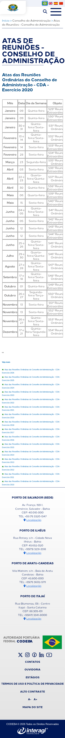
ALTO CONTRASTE (32, 691)
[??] (61, 3)
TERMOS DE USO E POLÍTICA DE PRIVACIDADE (32, 683)
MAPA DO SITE (32, 707)
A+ (35, 699)
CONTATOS (32, 661)
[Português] (44, 3)
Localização (33, 520)
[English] (50, 3)
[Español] (56, 3)
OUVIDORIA (32, 669)
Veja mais (6, 362)
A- (29, 699)
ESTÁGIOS (33, 677)
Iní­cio (6, 20)
